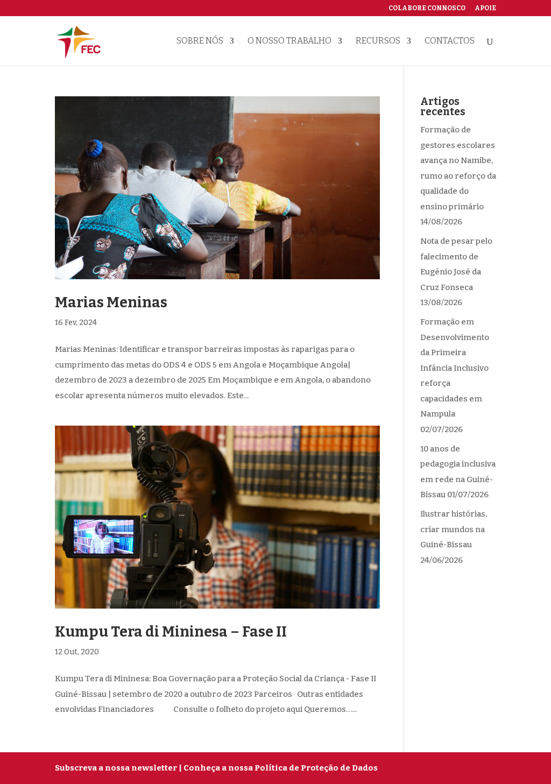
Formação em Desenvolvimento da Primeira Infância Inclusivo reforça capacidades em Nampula (454, 368)
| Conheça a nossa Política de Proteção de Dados (278, 768)
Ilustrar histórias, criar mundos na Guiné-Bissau (453, 529)
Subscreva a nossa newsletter (116, 768)
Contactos (450, 41)
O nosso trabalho (289, 41)
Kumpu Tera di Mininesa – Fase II (171, 631)
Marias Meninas (111, 302)
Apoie (485, 8)
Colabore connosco (426, 8)
